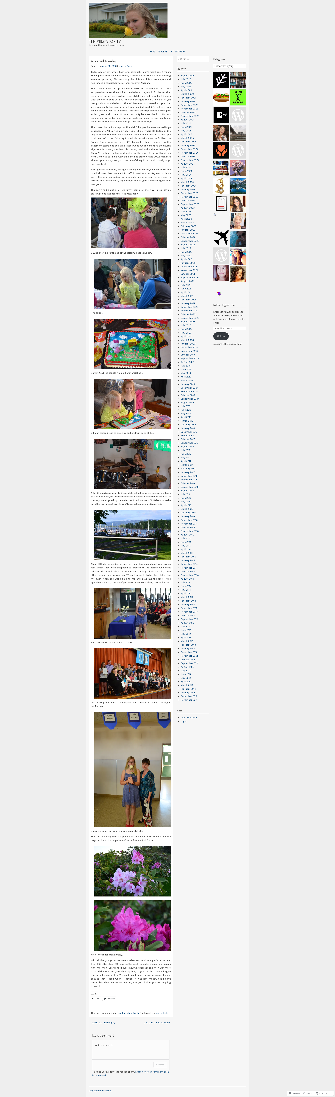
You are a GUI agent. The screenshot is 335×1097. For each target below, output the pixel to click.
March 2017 (187, 464)
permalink (161, 1013)
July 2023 (186, 211)
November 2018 (189, 391)
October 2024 (188, 156)
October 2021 (188, 273)
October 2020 (188, 314)
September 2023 (190, 204)
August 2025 (188, 119)
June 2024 (186, 171)
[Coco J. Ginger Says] (238, 257)
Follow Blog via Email (224, 305)
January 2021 (188, 303)
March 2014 (187, 597)
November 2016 (189, 479)
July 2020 (186, 325)
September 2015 (190, 531)
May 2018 (186, 413)
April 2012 (186, 681)
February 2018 (188, 424)
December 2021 (189, 266)
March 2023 (187, 222)
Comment (160, 1065)
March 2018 (187, 420)
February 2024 (189, 185)
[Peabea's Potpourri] (238, 221)
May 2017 (186, 457)
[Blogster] (238, 186)
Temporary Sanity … (106, 41)
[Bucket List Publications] (238, 239)
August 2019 (187, 362)
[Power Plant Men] (238, 133)
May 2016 (186, 501)
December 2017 (189, 431)
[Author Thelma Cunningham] (238, 274)
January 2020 (188, 343)
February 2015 (188, 556)
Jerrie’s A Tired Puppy (102, 1022)
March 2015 (187, 553)
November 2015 (189, 523)
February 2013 (188, 644)
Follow (221, 336)
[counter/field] (221, 80)
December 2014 (189, 564)
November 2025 (189, 108)
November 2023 (189, 196)
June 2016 (186, 498)
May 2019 (186, 373)
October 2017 (188, 439)
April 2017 (186, 461)
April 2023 (186, 218)
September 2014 (190, 575)
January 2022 (188, 262)
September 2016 (190, 487)
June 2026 (186, 82)
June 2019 (186, 369)
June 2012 (186, 674)
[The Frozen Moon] (221, 273)
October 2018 (188, 395)
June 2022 (186, 251)
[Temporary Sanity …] (128, 37)
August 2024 (188, 163)
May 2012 (186, 677)
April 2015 (186, 549)
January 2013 (188, 648)
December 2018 (189, 387)
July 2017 (185, 450)
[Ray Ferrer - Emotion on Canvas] (238, 168)
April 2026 (186, 90)
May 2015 (186, 545)
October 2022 (188, 237)
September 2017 (190, 442)
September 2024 (190, 160)
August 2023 (188, 207)
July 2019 (186, 365)
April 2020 (186, 336)
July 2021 (186, 285)
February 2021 (188, 299)
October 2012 (188, 659)
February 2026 (188, 97)
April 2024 (186, 178)
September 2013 (190, 619)
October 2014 (188, 571)
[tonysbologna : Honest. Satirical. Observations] (221, 98)
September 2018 (190, 398)
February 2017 (188, 468)
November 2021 (189, 270)
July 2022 (186, 248)
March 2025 (187, 138)
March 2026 (187, 93)
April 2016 (186, 505)
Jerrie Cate (126, 66)
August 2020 (188, 321)
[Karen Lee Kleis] (238, 115)
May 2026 (186, 86)
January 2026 (188, 101)
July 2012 (186, 670)
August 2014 (187, 578)
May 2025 (186, 130)
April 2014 (186, 593)
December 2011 (189, 696)
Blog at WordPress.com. (100, 1090)
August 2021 (187, 281)
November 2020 (189, 310)
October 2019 (188, 354)
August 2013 (187, 622)
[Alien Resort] (238, 98)
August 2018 (187, 402)
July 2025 (186, 123)
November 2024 (189, 152)
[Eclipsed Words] (221, 115)
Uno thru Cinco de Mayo (158, 1022)
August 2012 (187, 666)
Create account (189, 717)
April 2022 (186, 259)
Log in (184, 721)
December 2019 (189, 347)
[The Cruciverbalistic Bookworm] (238, 80)
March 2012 (187, 685)
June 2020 (186, 329)
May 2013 (186, 633)
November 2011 (189, 699)
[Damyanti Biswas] (221, 221)
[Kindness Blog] (221, 151)
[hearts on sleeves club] (238, 151)
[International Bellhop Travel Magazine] (221, 204)
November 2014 (189, 567)
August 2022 (188, 244)
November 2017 (189, 435)
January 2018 (188, 428)
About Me (163, 51)
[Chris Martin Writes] (221, 256)
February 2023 (188, 226)
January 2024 (188, 189)
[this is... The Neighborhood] (221, 168)
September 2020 (190, 318)
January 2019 (188, 384)
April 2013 (186, 637)
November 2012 (189, 655)
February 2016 (188, 512)
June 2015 (186, 542)
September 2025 (190, 116)
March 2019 (187, 380)
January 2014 (188, 604)
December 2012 (189, 652)
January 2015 (188, 560)
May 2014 (186, 589)
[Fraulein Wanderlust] (221, 238)
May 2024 (186, 174)
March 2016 (187, 508)
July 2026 (186, 79)
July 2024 (186, 167)
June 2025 (186, 127)
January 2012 (188, 692)
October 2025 (188, 112)
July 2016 (185, 494)
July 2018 (186, 406)
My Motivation (178, 51)
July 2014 (186, 582)
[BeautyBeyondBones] (221, 133)
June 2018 (186, 409)
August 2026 (188, 75)
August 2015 (187, 534)
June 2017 (186, 453)
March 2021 (187, 296)
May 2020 (186, 332)
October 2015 (188, 527)
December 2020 (189, 307)
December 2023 (189, 193)
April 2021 (186, 292)
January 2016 (188, 516)
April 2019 (186, 376)
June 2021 (186, 288)
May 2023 (186, 215)
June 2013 (186, 630)
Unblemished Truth (128, 1013)
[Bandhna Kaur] (238, 204)
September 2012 (190, 663)
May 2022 (186, 255)
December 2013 (189, 608)
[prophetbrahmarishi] (221, 186)
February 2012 (188, 688)
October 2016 (188, 483)
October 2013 (188, 615)
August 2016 (187, 490)
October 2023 (188, 200)
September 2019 (190, 358)
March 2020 (187, 340)
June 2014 (186, 586)
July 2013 (185, 626)
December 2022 (189, 233)
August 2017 (187, 446)
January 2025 (188, 145)
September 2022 (190, 240)
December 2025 (189, 105)
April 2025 (186, 134)
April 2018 (186, 417)
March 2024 (187, 182)
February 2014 (188, 600)
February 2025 (189, 141)
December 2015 (189, 520)
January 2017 (188, 472)
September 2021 (190, 277)
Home (152, 51)
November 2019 (189, 351)
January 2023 (188, 229)
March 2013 (187, 641)
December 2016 (189, 476)
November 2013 (189, 611)
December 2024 (189, 149)
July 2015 (186, 538)
